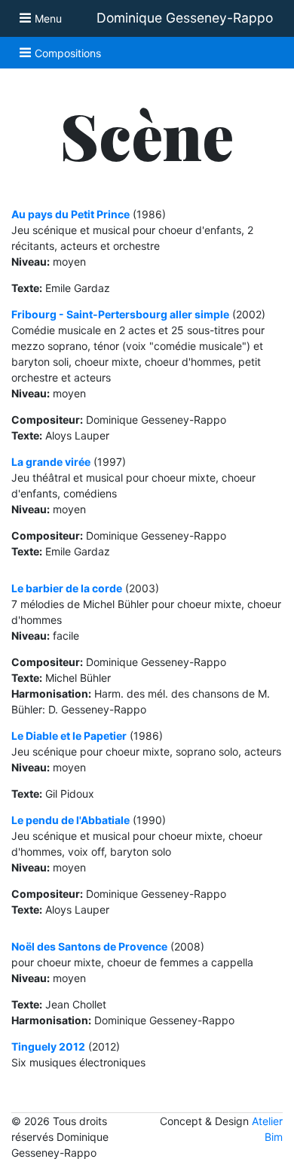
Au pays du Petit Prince (70, 214)
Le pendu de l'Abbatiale (70, 820)
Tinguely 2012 (48, 1046)
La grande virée (50, 461)
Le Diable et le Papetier (69, 735)
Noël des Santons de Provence (89, 946)
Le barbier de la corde (66, 588)
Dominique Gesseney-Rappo (184, 18)
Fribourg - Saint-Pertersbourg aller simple (120, 314)
